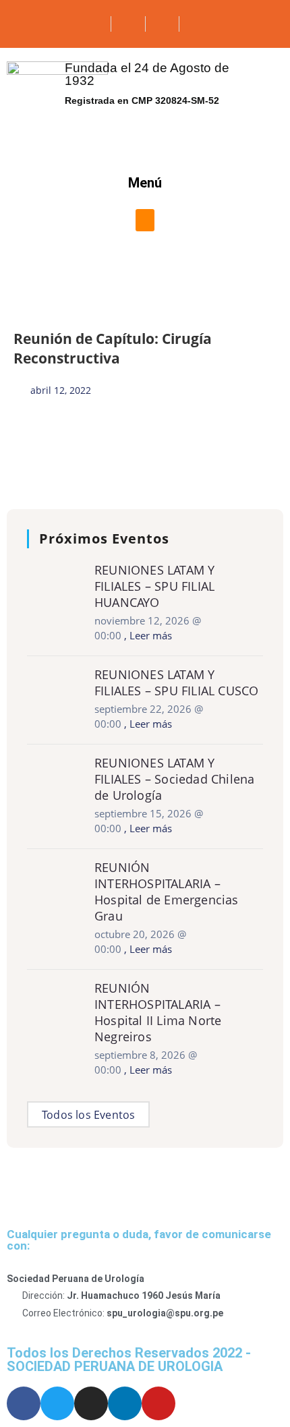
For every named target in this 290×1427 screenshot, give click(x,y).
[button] (145, 220)
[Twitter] (57, 1403)
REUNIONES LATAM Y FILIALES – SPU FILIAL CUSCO (176, 682)
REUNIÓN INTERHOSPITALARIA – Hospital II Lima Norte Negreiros (157, 1012)
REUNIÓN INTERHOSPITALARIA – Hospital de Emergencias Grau (166, 891)
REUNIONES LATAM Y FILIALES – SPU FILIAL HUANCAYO (154, 586)
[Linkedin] (125, 1403)
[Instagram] (91, 1403)
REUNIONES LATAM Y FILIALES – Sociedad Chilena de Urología (174, 779)
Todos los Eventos (88, 1114)
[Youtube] (158, 1403)
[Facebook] (23, 1403)
